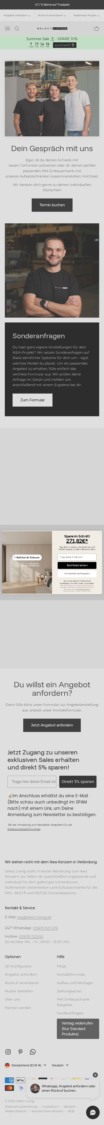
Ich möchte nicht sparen (76, 574)
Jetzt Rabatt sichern (77, 565)
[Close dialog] (99, 533)
